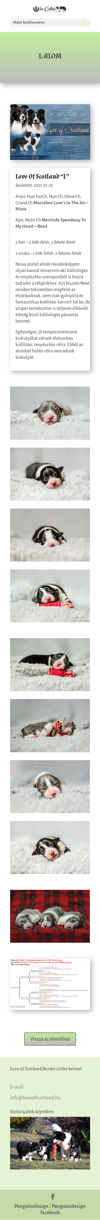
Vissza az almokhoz (50, 1039)
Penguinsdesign (31, 1206)
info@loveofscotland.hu (35, 1097)
